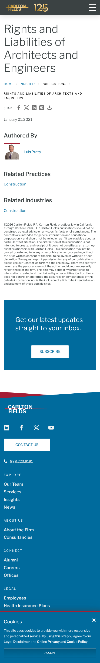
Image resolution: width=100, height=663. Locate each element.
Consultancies (18, 537)
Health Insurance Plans (27, 605)
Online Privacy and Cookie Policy (62, 642)
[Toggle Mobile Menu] (92, 7)
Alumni (11, 560)
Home (9, 84)
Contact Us (26, 445)
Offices (11, 575)
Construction (15, 184)
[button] (94, 620)
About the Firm (19, 529)
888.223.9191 (21, 461)
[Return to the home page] (27, 8)
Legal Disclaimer (17, 642)
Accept (50, 652)
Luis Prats (32, 152)
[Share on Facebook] (18, 108)
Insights (28, 84)
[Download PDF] (49, 108)
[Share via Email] (41, 108)
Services (12, 491)
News (9, 507)
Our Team (13, 484)
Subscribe (50, 351)
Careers (12, 567)
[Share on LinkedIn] (34, 108)
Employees (15, 598)
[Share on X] (26, 108)
